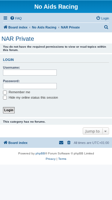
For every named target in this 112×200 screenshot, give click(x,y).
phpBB (40, 153)
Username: (11, 67)
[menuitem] (16, 18)
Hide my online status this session (33, 97)
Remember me (19, 92)
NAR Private (17, 38)
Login (8, 59)
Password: (11, 81)
